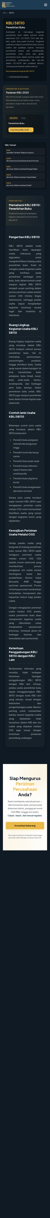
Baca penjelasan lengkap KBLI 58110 (20, 71)
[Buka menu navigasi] (45, 5)
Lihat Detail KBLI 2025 (21, 130)
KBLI (4, 13)
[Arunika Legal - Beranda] (11, 5)
